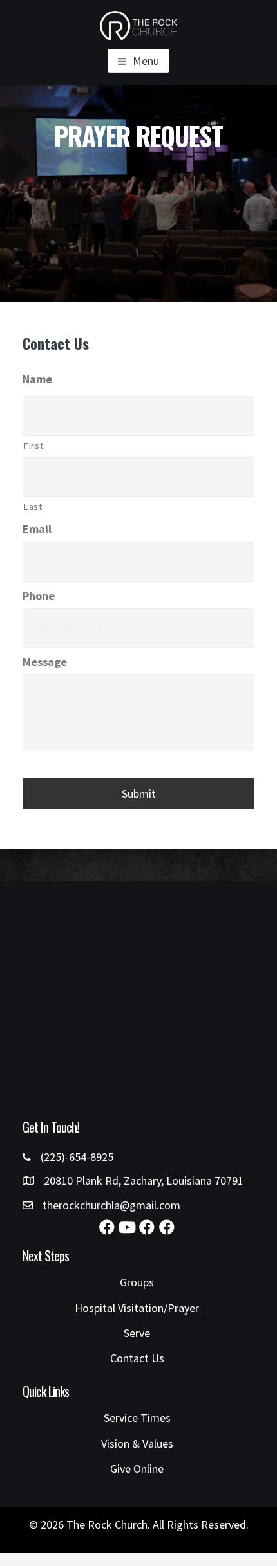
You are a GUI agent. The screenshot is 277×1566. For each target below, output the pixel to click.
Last (33, 506)
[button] (107, 1227)
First (33, 445)
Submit (139, 793)
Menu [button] (146, 60)
